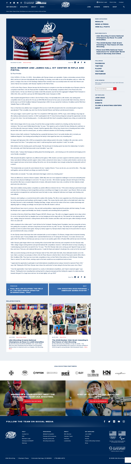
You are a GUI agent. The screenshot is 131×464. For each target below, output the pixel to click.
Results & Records (48, 438)
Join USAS (100, 97)
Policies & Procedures (49, 436)
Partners (66, 438)
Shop (115, 6)
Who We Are (67, 434)
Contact (121, 2)
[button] (75, 62)
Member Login (103, 2)
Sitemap (24, 443)
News (42, 6)
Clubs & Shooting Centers (108, 105)
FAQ (23, 436)
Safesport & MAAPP (28, 440)
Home (7, 11)
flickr (98, 68)
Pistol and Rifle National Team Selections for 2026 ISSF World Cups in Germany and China (110, 51)
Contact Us (25, 434)
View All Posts (102, 27)
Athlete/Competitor (48, 434)
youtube (99, 71)
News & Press (16, 11)
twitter (99, 66)
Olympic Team (68, 436)
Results (99, 21)
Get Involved (11, 6)
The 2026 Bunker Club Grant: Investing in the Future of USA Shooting (109, 44)
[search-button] (124, 7)
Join (89, 6)
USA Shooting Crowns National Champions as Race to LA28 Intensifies (110, 37)
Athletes (23, 6)
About (33, 6)
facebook (100, 63)
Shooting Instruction (49, 440)
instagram (100, 74)
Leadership (67, 440)
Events (106, 6)
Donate (97, 6)
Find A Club (113, 2)
